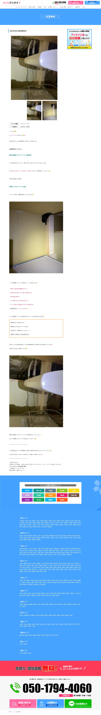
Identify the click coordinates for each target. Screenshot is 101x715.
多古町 (30, 552)
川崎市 (25, 535)
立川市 (61, 522)
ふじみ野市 (40, 569)
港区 (30, 520)
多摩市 (30, 526)
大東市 (23, 582)
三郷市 (53, 569)
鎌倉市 (34, 535)
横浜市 (21, 535)
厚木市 (56, 535)
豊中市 (36, 580)
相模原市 (52, 535)
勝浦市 (74, 548)
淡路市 (57, 595)
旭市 (21, 548)
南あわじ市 (48, 595)
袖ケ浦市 (26, 552)
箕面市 (32, 580)
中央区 (26, 520)
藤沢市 (29, 537)
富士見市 (34, 569)
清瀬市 (75, 524)
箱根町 (29, 539)
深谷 (29, 569)
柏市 (70, 548)
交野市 (61, 580)
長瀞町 (47, 567)
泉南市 (68, 582)
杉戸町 (76, 565)
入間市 (33, 563)
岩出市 (56, 635)
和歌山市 (22, 635)
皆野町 (61, 569)
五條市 (50, 615)
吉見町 (29, 571)
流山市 (71, 552)
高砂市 (38, 593)
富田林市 (31, 584)
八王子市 (56, 522)
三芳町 (70, 569)
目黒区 (58, 520)
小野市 (51, 593)
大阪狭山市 (36, 584)
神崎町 (50, 550)
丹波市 (38, 595)
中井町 (71, 537)
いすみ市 (30, 548)
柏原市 (36, 582)
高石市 (45, 582)
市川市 (34, 548)
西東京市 (50, 526)
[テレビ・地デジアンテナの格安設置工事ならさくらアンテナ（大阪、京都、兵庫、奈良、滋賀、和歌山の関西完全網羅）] (12, 2)
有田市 (34, 635)
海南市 (26, 635)
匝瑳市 (21, 552)
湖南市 (37, 624)
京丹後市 (74, 604)
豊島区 (23, 522)
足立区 (42, 522)
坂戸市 (55, 565)
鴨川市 (26, 550)
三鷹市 (70, 522)
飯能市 (71, 567)
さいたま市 (50, 565)
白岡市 (71, 565)
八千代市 (59, 554)
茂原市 (50, 554)
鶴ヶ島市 (28, 567)
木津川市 (24, 606)
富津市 (28, 554)
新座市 (55, 567)
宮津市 (43, 604)
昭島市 (21, 524)
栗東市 (29, 624)
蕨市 (45, 571)
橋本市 (30, 635)
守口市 (70, 580)
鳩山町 (63, 567)
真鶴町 (33, 539)
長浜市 (57, 624)
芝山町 (71, 550)
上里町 (68, 563)
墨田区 (46, 520)
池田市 (28, 580)
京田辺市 (69, 604)
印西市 (47, 548)
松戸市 (36, 554)
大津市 (21, 624)
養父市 (24, 595)
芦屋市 (25, 593)
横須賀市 (30, 535)
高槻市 (45, 580)
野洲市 (33, 624)
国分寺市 (53, 524)
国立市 (57, 524)
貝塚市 (59, 582)
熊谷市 (36, 565)
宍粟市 (53, 595)
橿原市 (42, 615)
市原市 (43, 548)
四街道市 (69, 554)
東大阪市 (28, 582)
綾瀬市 (74, 535)
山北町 (21, 539)
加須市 (60, 563)
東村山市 (47, 524)
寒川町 (48, 537)
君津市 (35, 550)
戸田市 (43, 567)
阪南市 (73, 582)
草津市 (65, 624)
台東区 (41, 520)
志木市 (67, 565)
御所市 (54, 615)
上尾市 (21, 563)
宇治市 (38, 604)
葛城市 (67, 615)
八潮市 (79, 569)
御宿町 (67, 548)
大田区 (62, 520)
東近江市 (42, 624)
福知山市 (26, 604)
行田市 (28, 565)
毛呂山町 (74, 569)
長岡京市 (60, 604)
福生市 (61, 524)
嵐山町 (37, 571)
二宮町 (56, 537)
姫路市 (63, 593)
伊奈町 (29, 563)
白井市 (79, 550)
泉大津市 (49, 582)
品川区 (54, 520)
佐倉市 (57, 550)
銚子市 (43, 552)
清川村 (21, 537)
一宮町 (38, 548)
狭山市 (63, 565)
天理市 (38, 615)
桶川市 (47, 563)
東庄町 (59, 552)
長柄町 (67, 552)
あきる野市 (44, 526)
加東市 (59, 593)
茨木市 (40, 580)
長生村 (47, 552)
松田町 (79, 537)
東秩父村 (76, 567)
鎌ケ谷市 (22, 550)
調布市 (25, 524)
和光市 (41, 571)
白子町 (75, 550)
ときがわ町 (33, 567)
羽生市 (67, 567)
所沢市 (38, 567)
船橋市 (32, 554)
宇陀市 (71, 615)
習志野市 (76, 552)
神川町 (64, 563)
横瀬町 (21, 571)
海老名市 (65, 535)
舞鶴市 (30, 604)
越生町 (51, 563)
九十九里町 (45, 550)
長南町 (51, 552)
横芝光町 (64, 554)
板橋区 (34, 522)
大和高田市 (26, 615)
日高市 (25, 569)
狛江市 (65, 524)
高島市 (61, 624)
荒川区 (30, 522)
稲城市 (34, 526)
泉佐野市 (64, 582)
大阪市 (21, 580)
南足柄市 (66, 537)
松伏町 (49, 569)
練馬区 (38, 522)
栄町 (54, 550)
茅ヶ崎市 (34, 537)
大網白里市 (56, 548)
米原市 (53, 624)
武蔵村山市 (25, 526)
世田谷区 (67, 520)
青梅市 (74, 522)
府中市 (79, 522)
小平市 (38, 524)
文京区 (37, 520)
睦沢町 (46, 554)
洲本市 (43, 595)
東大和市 (70, 524)
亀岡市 (47, 604)
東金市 (55, 552)
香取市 (78, 548)
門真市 (74, 580)
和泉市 (40, 582)
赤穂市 (71, 593)
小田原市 (61, 537)
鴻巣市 (40, 565)
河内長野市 (43, 584)
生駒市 (58, 615)
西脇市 (43, 593)
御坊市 (38, 635)
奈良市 (21, 615)
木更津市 (31, 550)
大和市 (60, 535)
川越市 (77, 563)
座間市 (70, 535)
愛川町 (78, 535)
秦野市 (38, 537)
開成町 (25, 539)
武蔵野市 (66, 522)
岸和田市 (55, 582)
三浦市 (43, 535)
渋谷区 (71, 520)
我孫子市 (25, 548)
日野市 (43, 524)
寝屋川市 (66, 580)
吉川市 (25, 571)
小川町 (43, 563)
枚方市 (57, 580)
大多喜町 (62, 548)
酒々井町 (66, 550)
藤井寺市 (25, 584)
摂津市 (53, 580)
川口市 (73, 563)
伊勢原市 (43, 537)
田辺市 (43, 635)
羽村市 (38, 526)
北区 (27, 522)
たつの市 (76, 593)
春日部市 (56, 563)
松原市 (77, 582)
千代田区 (22, 520)
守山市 (25, 624)
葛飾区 (46, 522)
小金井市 (34, 524)
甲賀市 (70, 624)
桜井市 (46, 615)
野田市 (24, 554)
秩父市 (23, 567)
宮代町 (65, 569)
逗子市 (38, 535)
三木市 (47, 593)
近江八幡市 (48, 624)
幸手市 (59, 565)
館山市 (34, 552)
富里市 (63, 552)
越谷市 (45, 565)
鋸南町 (40, 550)
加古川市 (34, 593)
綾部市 (34, 604)
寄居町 (33, 571)
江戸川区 (51, 522)
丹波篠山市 (33, 595)
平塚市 (25, 537)
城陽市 (51, 604)
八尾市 (32, 582)
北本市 (24, 565)
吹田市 (49, 580)
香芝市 (62, 615)
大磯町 (52, 537)
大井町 (75, 537)
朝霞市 (25, 563)
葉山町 (47, 535)
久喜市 (32, 565)
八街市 (54, 554)
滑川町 (51, 567)
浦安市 (51, 548)
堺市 (25, 580)
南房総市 (41, 554)
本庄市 (45, 569)
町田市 (29, 524)
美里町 (57, 569)
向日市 (55, 604)
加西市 (55, 593)
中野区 (76, 520)
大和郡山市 (33, 615)
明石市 (29, 593)
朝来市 (28, 595)
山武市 (61, 550)
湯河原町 (38, 539)
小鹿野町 (38, 563)
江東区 (50, 520)
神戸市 (21, 593)
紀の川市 (52, 635)
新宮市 (47, 635)
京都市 (21, 604)
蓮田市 (59, 567)
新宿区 (33, 520)
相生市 (67, 593)
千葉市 (38, 552)
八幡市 (64, 604)
